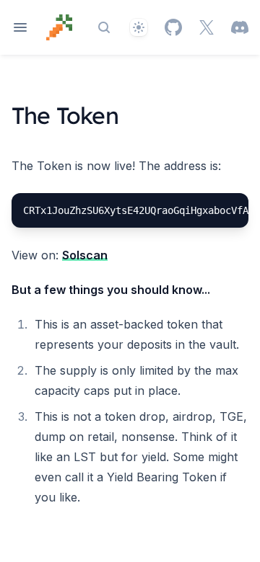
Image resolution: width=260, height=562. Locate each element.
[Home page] (59, 27)
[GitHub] (173, 27)
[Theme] (138, 27)
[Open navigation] (20, 27)
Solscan (85, 255)
